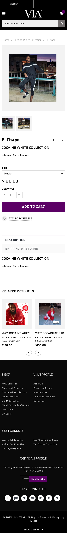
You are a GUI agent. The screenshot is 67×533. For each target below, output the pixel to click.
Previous (54, 140)
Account (15, 4)
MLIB (33, 521)
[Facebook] (8, 498)
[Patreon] (16, 498)
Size (4, 167)
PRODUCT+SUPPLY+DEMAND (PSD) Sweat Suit (49, 339)
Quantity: (8, 189)
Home (6, 40)
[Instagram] (24, 498)
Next (62, 140)
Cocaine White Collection (28, 40)
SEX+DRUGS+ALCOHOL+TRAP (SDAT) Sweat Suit (16, 339)
